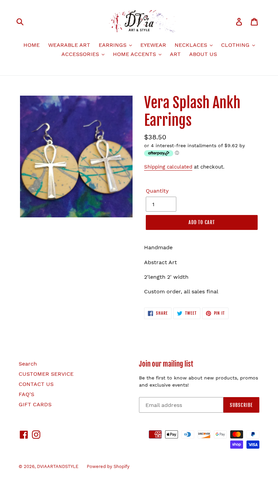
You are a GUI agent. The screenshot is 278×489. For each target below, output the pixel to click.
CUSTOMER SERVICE (46, 374)
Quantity (157, 191)
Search (28, 363)
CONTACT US (36, 384)
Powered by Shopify (108, 466)
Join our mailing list (166, 364)
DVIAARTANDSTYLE (57, 466)
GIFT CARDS (35, 404)
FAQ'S (26, 394)
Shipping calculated (168, 167)
